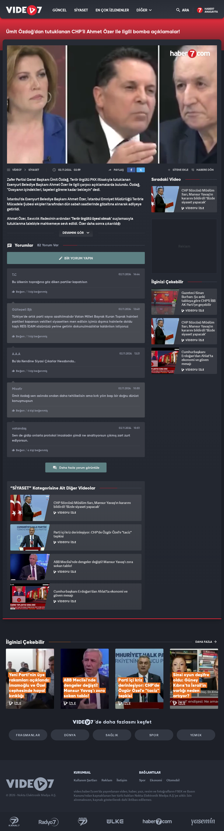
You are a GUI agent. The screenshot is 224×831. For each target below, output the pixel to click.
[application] (112, 415)
